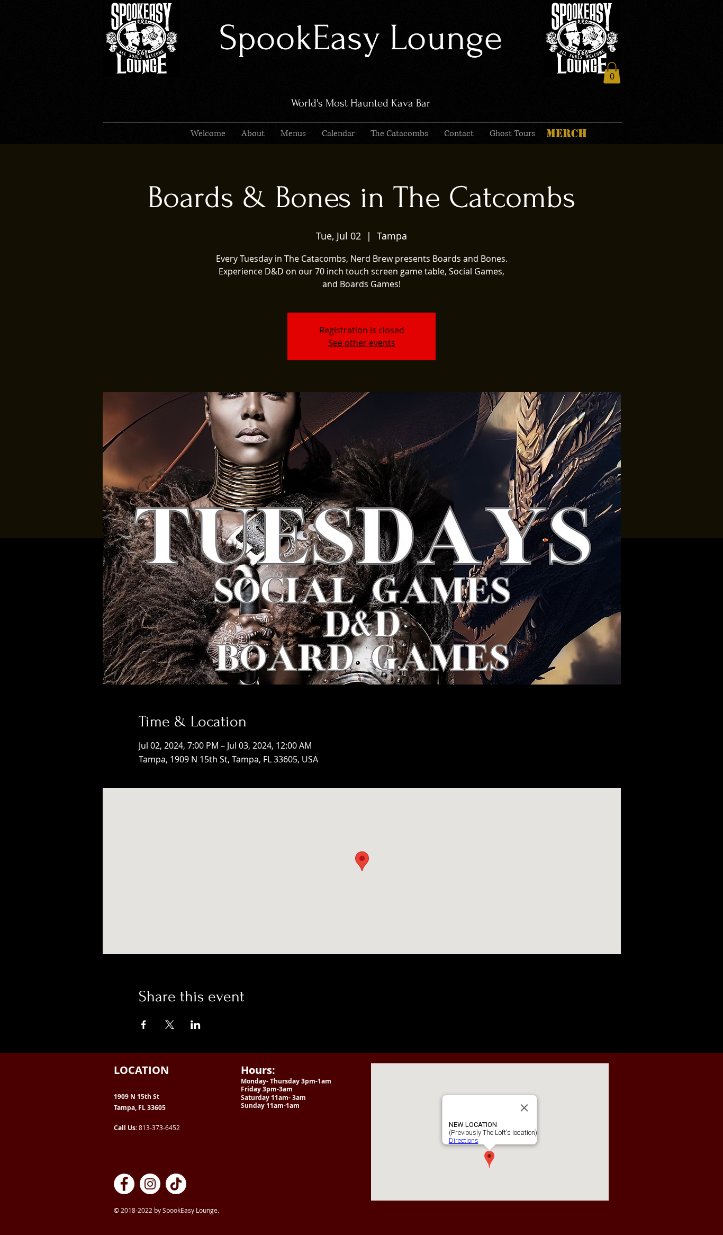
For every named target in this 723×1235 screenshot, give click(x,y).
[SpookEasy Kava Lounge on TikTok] (176, 1184)
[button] (612, 73)
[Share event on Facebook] (144, 1024)
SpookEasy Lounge (360, 37)
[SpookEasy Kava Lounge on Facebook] (124, 1184)
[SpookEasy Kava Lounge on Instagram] (150, 1184)
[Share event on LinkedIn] (196, 1024)
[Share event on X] (170, 1024)
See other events (361, 343)
